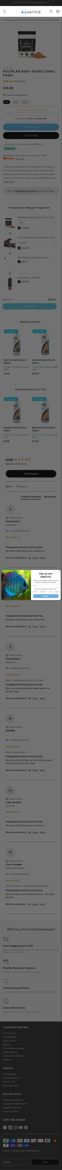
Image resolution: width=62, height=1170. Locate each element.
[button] (51, 11)
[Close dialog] (59, 572)
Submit (45, 596)
